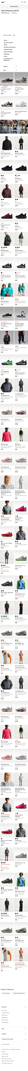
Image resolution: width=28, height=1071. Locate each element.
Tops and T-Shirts (8, 42)
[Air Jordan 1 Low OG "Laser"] (7, 79)
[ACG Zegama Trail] (21, 632)
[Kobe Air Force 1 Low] (21, 557)
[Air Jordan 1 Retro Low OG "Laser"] (7, 314)
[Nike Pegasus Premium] (21, 458)
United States (6, 1044)
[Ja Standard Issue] (7, 385)
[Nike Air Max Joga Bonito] (7, 582)
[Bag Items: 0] (25, 2)
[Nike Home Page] (4, 2)
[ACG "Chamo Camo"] (21, 657)
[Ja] (7, 191)
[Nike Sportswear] (7, 239)
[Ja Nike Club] (21, 533)
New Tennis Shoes (6, 993)
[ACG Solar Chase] (7, 657)
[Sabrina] (21, 290)
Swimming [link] (6, 54)
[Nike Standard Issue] (7, 143)
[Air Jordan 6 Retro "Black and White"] (21, 314)
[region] (14, 61)
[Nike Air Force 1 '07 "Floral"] (7, 215)
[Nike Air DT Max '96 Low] (21, 103)
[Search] (22, 2)
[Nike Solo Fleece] (21, 143)
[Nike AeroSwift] (7, 435)
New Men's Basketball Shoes (19, 993)
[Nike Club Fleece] (7, 290)
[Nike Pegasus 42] (7, 458)
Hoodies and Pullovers (10, 47)
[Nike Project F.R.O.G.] (21, 582)
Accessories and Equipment (8, 59)
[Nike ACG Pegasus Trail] (7, 632)
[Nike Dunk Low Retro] (7, 103)
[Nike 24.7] (7, 167)
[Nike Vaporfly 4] (21, 411)
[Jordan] (7, 337)
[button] (10, 66)
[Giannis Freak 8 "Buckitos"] (21, 508)
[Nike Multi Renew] (7, 508)
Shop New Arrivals (14, 6)
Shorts (5, 45)
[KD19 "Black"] (21, 167)
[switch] (13, 35)
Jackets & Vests (8, 49)
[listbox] (14, 13)
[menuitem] (4, 1052)
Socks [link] (5, 56)
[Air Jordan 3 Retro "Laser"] (21, 79)
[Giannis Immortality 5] (7, 264)
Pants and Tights (8, 51)
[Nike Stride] (21, 435)
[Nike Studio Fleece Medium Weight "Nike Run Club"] (7, 482)
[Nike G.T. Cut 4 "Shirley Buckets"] (7, 533)
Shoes (5, 40)
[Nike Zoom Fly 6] (7, 411)
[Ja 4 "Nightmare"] (7, 361)
